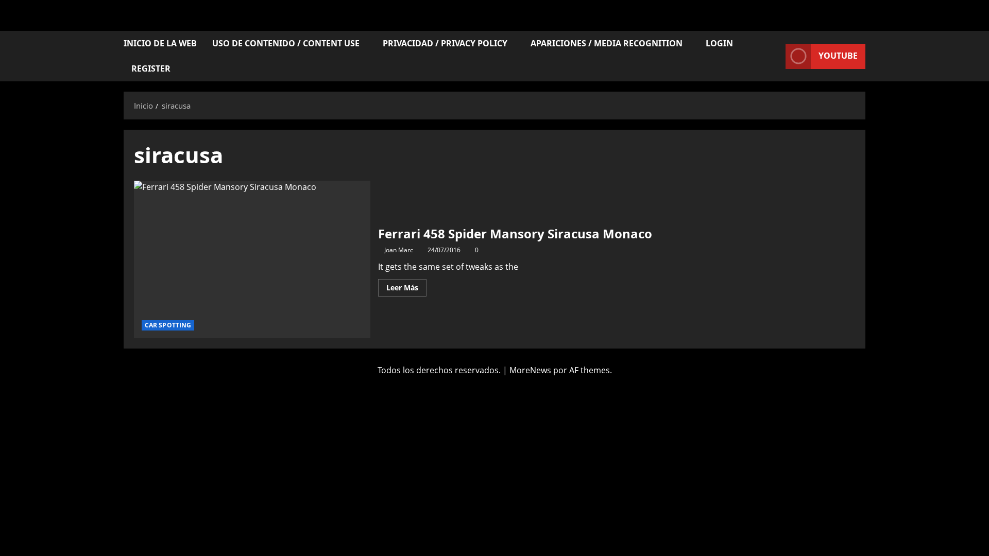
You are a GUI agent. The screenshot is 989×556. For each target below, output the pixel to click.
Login (719, 43)
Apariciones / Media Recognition (607, 43)
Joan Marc (398, 250)
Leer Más (406, 285)
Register (150, 68)
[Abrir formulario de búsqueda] (775, 56)
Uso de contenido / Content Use (286, 43)
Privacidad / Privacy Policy (445, 43)
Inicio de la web (160, 43)
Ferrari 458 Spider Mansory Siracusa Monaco (252, 259)
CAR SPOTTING (168, 325)
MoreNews (530, 370)
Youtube (838, 55)
